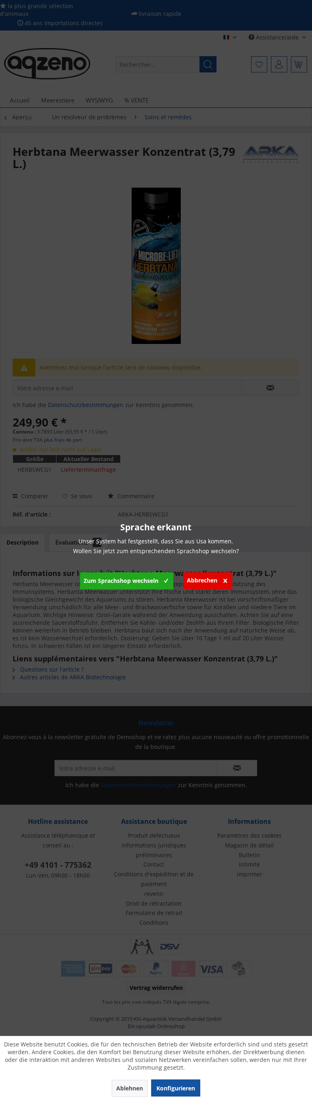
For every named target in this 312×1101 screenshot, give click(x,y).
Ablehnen (129, 1088)
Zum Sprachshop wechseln (121, 580)
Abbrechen (202, 580)
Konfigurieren (175, 1088)
